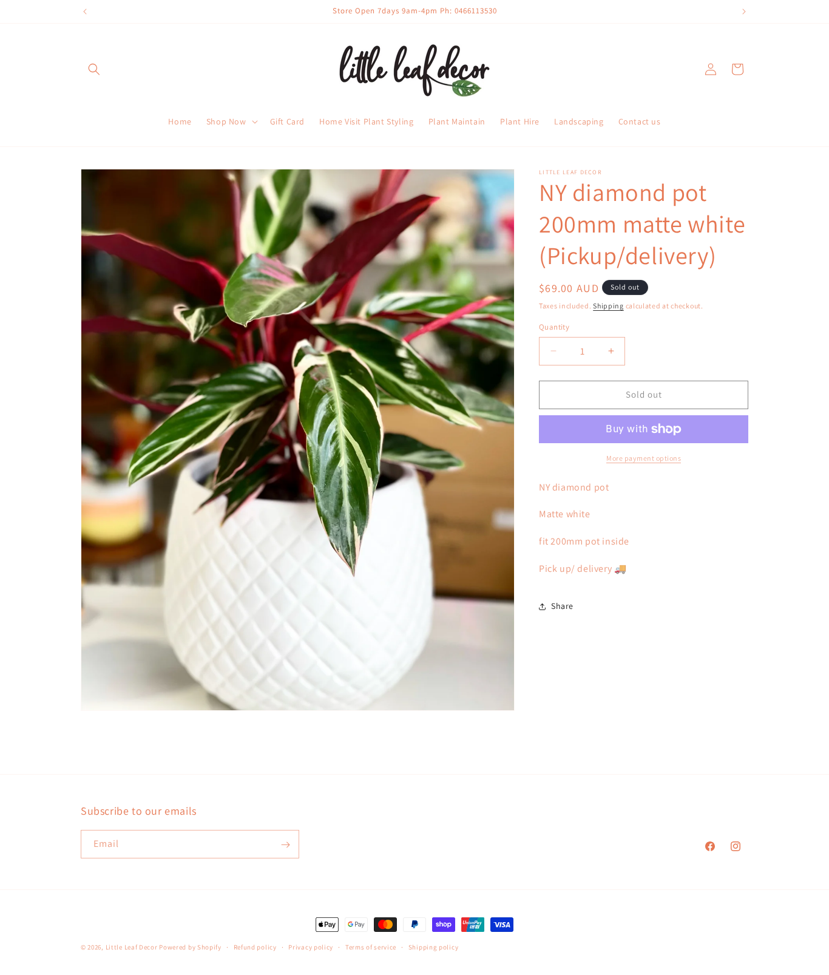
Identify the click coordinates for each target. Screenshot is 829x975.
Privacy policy (310, 946)
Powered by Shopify (190, 947)
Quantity (554, 327)
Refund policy (255, 946)
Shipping (608, 305)
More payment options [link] (643, 458)
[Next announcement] (744, 11)
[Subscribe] (285, 845)
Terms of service (370, 946)
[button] (94, 69)
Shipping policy (433, 946)
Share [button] (562, 605)
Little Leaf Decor (132, 947)
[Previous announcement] (85, 11)
